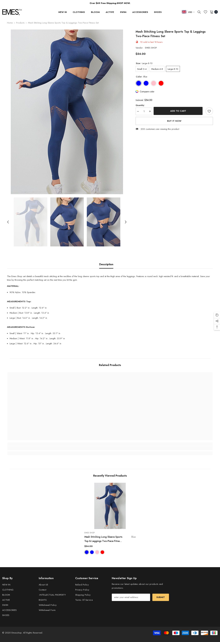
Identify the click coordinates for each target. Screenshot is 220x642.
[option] (67, 111)
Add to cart (179, 111)
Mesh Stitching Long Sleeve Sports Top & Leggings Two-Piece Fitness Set (110, 539)
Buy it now (174, 121)
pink (97, 552)
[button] (8, 222)
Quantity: (140, 105)
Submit (160, 597)
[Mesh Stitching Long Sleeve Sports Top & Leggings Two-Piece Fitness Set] (110, 506)
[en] (184, 12)
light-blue (92, 552)
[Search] (199, 12)
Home (10, 22)
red (102, 552)
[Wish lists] (205, 12)
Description (106, 264)
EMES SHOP (151, 47)
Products (20, 22)
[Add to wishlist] (209, 111)
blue (86, 552)
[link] (33, 448)
